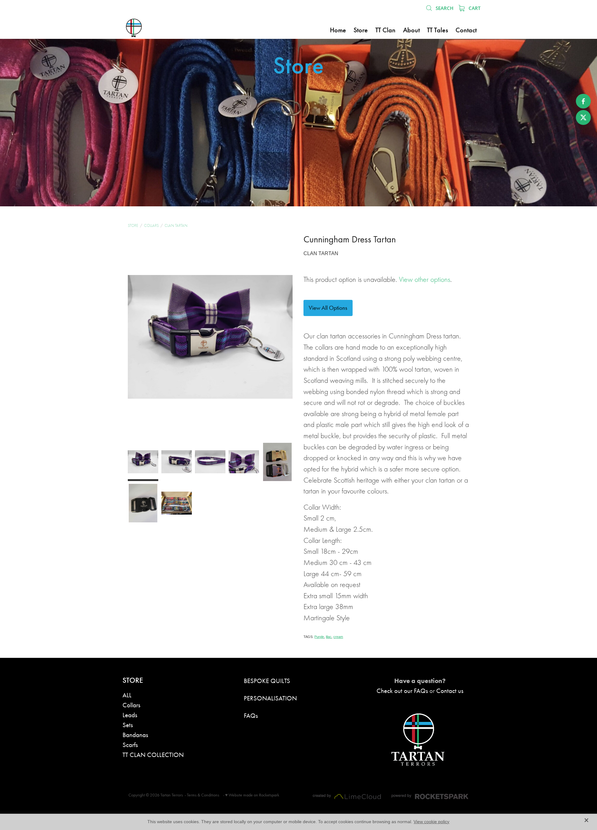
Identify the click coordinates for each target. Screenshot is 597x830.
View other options (424, 279)
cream (338, 637)
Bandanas (135, 735)
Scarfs (130, 745)
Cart (473, 8)
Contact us (449, 691)
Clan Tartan (175, 225)
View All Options (328, 307)
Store (133, 225)
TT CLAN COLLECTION (153, 755)
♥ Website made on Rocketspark (252, 795)
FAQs (251, 715)
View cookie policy (431, 821)
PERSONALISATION (270, 698)
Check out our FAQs (402, 691)
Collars (151, 225)
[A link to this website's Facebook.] (583, 101)
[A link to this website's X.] (583, 117)
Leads (130, 715)
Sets (128, 725)
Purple (319, 637)
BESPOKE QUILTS (267, 681)
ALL (127, 695)
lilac (328, 637)
